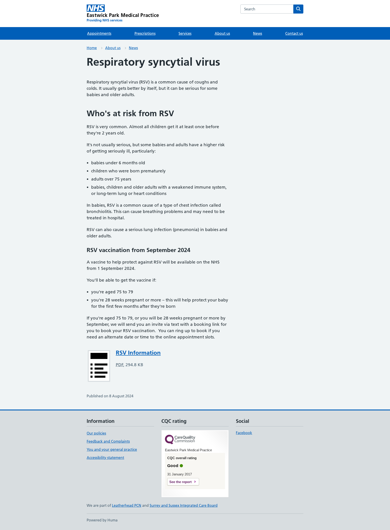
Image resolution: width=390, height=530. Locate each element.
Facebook (244, 432)
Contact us (294, 33)
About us (222, 33)
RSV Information (138, 352)
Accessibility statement (105, 457)
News (257, 33)
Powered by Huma (102, 520)
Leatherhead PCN (126, 505)
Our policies (96, 433)
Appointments (99, 33)
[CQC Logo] (180, 440)
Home (92, 48)
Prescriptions (145, 33)
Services (185, 33)
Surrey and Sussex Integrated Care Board (184, 505)
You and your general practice (112, 449)
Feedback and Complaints (108, 441)
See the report (180, 482)
